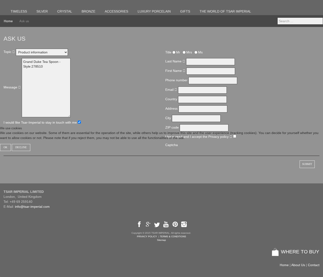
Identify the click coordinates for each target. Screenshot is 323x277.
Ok (5, 147)
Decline (21, 147)
